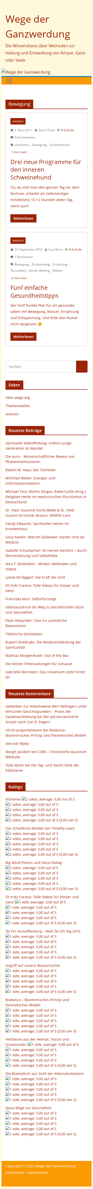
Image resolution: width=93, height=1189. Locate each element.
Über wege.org (17, 397)
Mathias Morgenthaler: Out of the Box (36, 655)
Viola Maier (14, 765)
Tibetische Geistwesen (24, 634)
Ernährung (60, 264)
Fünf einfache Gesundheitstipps (34, 291)
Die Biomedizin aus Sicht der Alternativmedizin (44, 1073)
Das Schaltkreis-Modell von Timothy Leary (40, 828)
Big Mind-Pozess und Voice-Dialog (33, 862)
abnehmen (21, 145)
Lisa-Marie (55, 249)
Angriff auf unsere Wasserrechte (32, 965)
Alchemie (13, 799)
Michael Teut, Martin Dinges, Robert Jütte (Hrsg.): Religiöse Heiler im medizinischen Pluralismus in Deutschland (46, 496)
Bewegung (39, 145)
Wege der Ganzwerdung (55, 1166)
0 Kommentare (24, 137)
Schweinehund (59, 145)
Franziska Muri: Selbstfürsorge (30, 598)
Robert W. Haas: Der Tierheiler (30, 469)
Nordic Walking (39, 270)
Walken (58, 270)
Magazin (18, 121)
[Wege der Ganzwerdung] (25, 72)
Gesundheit (18, 270)
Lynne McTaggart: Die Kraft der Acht (35, 577)
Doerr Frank (46, 130)
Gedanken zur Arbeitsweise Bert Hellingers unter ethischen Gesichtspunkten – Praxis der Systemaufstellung (46, 711)
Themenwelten (17, 405)
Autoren (12, 414)
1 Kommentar (23, 257)
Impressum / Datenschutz (26, 1172)
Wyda (24, 743)
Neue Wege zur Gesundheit (28, 1107)
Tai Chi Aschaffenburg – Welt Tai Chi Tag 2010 (42, 931)
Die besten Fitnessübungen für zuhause (38, 663)
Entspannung (41, 264)
